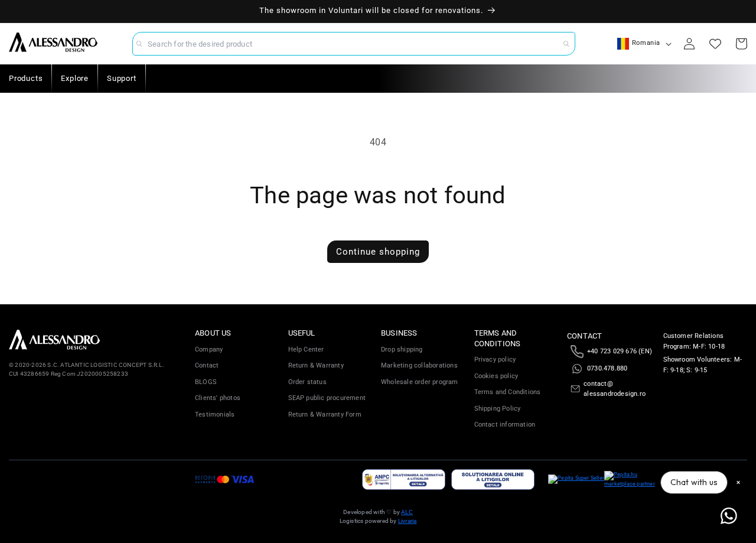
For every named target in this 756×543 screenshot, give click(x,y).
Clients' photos (217, 398)
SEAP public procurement (327, 398)
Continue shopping (378, 251)
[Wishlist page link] (715, 44)
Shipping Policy (497, 408)
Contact (207, 365)
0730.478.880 (607, 368)
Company (209, 349)
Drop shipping (402, 349)
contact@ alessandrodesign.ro (615, 389)
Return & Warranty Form (324, 414)
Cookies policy (496, 376)
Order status (307, 382)
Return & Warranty (316, 365)
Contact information (505, 424)
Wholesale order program (419, 382)
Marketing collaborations (419, 365)
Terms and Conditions (507, 392)
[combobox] (353, 44)
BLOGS (206, 382)
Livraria (407, 521)
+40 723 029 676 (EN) (619, 351)
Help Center (306, 349)
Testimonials (214, 414)
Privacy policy (495, 359)
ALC (407, 512)
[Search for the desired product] (566, 44)
